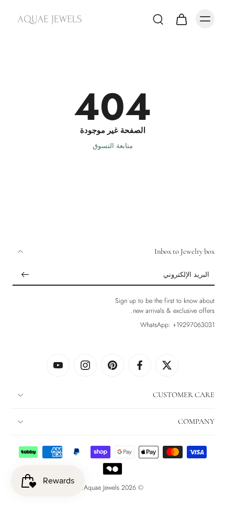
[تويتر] (166, 365)
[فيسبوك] (139, 365)
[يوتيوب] (58, 365)
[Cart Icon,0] (181, 18)
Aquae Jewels (101, 487)
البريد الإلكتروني (186, 275)
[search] (158, 18)
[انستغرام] (85, 365)
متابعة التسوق (113, 146)
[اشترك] (25, 275)
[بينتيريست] (112, 365)
